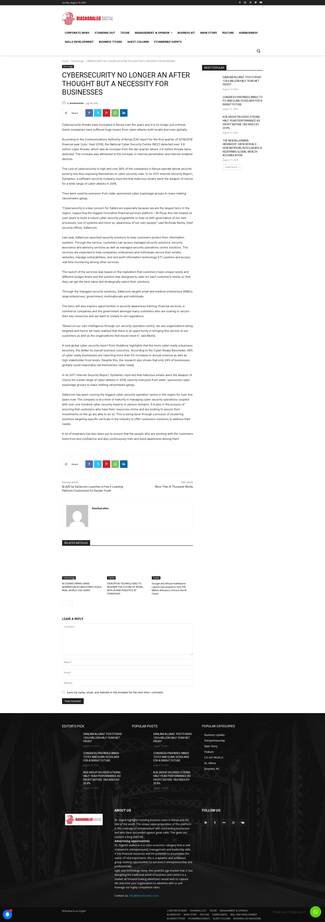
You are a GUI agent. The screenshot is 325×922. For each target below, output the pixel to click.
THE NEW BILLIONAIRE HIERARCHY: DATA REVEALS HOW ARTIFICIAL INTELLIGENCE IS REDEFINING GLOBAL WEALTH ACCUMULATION (242, 148)
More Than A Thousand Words (174, 486)
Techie (111, 577)
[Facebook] (240, 3)
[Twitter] (250, 3)
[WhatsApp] (115, 113)
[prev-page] (64, 602)
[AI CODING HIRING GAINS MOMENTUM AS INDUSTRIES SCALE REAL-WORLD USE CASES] (82, 565)
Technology (77, 61)
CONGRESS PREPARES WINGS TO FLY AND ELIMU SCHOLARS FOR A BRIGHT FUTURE (243, 101)
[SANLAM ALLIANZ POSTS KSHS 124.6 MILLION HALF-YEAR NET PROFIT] (211, 81)
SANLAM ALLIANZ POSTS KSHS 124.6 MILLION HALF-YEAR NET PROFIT (242, 81)
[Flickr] (224, 822)
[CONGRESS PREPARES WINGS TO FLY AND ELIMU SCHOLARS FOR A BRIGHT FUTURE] (211, 101)
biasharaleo (77, 103)
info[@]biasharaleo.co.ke (144, 895)
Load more (231, 167)
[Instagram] (245, 3)
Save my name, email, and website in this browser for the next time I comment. (115, 692)
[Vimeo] (255, 3)
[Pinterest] (106, 113)
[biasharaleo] (64, 103)
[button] (258, 50)
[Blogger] (205, 822)
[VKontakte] (242, 822)
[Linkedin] (124, 113)
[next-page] (70, 602)
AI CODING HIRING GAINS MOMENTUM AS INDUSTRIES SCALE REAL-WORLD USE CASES (82, 587)
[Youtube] (261, 3)
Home (65, 61)
